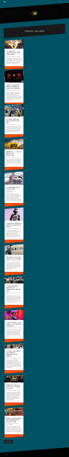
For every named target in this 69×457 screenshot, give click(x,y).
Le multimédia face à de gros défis (13, 188)
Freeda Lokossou (13, 357)
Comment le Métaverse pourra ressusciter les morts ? (14, 225)
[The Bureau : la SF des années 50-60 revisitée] (14, 249)
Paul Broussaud (14, 260)
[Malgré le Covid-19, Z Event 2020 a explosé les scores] (14, 378)
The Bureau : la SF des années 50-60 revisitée (13, 258)
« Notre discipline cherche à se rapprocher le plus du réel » (13, 288)
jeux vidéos (19, 327)
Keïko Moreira (14, 56)
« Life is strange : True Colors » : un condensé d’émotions (14, 324)
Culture (19, 260)
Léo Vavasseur (14, 292)
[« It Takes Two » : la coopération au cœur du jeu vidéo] (14, 44)
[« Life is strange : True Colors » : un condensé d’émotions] (14, 314)
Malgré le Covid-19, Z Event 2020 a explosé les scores (13, 386)
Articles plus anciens (8, 441)
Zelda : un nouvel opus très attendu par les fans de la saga (14, 419)
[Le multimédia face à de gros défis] (14, 178)
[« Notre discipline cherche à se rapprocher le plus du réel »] (14, 279)
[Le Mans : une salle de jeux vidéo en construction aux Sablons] (14, 345)
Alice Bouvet (14, 124)
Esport (18, 90)
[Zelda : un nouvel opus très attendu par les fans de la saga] (14, 411)
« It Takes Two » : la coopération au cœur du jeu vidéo (13, 52)
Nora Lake (15, 327)
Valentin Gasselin (15, 228)
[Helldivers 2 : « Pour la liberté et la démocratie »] (14, 144)
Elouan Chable (15, 390)
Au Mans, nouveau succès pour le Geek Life (13, 120)
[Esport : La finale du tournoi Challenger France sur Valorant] (14, 76)
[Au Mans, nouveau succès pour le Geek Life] (14, 110)
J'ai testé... (18, 56)
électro (20, 228)
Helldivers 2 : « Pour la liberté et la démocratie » (13, 153)
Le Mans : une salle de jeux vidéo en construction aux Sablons (13, 353)
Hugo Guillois (13, 157)
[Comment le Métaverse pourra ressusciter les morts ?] (14, 214)
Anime (18, 124)
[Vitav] (34, 13)
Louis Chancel (14, 90)
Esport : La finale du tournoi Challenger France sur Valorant (13, 86)
